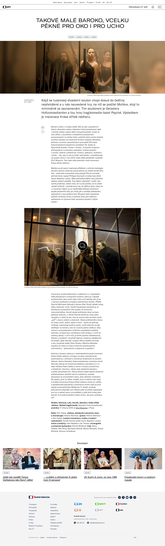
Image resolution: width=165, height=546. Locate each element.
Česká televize (57, 2)
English (42, 537)
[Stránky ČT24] (78, 504)
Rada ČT (53, 517)
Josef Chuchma (29, 100)
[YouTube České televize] (127, 498)
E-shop (31, 523)
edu (103, 2)
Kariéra (52, 520)
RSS (135, 537)
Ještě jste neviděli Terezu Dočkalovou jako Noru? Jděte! (18, 478)
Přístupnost (63, 537)
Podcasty (32, 517)
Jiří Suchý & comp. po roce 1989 (100, 477)
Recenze (79, 37)
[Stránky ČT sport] (100, 504)
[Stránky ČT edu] (126, 510)
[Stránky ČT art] (99, 511)
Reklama (53, 507)
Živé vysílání (33, 507)
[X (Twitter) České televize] (130, 498)
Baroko (87, 37)
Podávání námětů (56, 523)
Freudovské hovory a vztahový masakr (140, 478)
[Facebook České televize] (123, 498)
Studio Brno (54, 510)
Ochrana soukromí (52, 537)
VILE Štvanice (82, 408)
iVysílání (82, 2)
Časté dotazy (54, 526)
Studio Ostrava (55, 513)
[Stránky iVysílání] (126, 504)
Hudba (94, 37)
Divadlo (71, 37)
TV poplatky (33, 510)
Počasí (31, 520)
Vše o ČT (109, 2)
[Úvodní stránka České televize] (39, 498)
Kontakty (53, 529)
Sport (76, 2)
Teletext (31, 513)
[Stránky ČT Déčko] (77, 511)
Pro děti (98, 2)
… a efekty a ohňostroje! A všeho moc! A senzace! (60, 478)
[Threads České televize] (134, 498)
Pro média (53, 504)
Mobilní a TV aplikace (35, 526)
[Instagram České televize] (119, 498)
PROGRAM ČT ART (138, 7)
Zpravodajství (68, 2)
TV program (90, 2)
